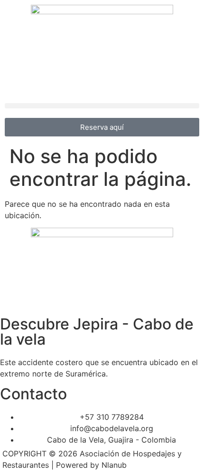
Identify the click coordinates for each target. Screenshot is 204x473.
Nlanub (114, 465)
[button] (102, 105)
